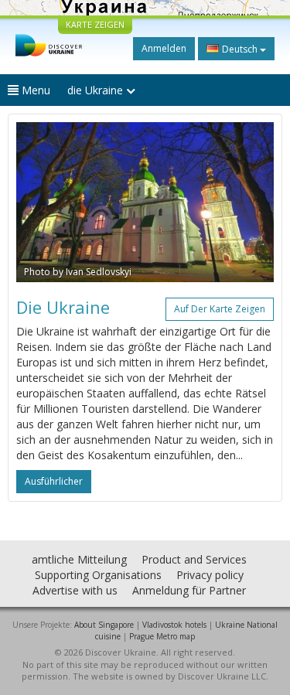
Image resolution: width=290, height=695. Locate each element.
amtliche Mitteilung (79, 559)
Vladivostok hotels (174, 624)
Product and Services (194, 559)
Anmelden (164, 48)
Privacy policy (210, 574)
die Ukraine (96, 90)
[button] (35, 202)
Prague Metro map (162, 636)
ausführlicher (54, 481)
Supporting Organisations (98, 574)
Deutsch (240, 49)
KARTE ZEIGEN (95, 24)
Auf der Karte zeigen (219, 308)
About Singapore (104, 624)
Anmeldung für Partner (189, 590)
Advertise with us (75, 590)
